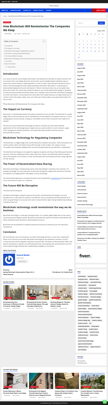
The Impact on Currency (12, 48)
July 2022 (80, 160)
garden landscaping (84, 303)
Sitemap (48, 10)
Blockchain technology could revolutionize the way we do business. (25, 59)
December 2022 (82, 142)
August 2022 (81, 157)
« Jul (78, 57)
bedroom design (83, 282)
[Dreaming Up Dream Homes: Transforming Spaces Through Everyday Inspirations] (38, 292)
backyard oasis (83, 279)
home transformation (85, 314)
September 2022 (82, 153)
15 (99, 44)
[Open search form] (89, 10)
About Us (5, 10)
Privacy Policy (38, 10)
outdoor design (83, 332)
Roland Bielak (8, 33)
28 (95, 51)
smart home (94, 335)
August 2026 (81, 68)
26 (87, 51)
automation (82, 276)
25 (83, 51)
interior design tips (84, 320)
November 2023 (82, 101)
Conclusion (8, 61)
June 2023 (80, 120)
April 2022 (80, 171)
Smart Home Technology (85, 204)
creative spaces (83, 291)
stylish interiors (95, 347)
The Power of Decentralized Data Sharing (17, 53)
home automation (84, 306)
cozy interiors (82, 285)
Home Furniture (82, 193)
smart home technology (85, 341)
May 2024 (80, 79)
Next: (62, 271)
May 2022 (80, 168)
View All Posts (22, 261)
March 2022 (81, 175)
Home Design (7, 22)
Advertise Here (15, 10)
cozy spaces (92, 285)
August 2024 (81, 75)
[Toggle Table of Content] (43, 41)
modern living (82, 329)
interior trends (82, 323)
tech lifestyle (82, 350)
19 (87, 48)
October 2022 (81, 149)
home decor (95, 306)
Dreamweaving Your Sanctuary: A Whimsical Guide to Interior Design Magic (13, 304)
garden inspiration (95, 300)
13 (91, 44)
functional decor (83, 297)
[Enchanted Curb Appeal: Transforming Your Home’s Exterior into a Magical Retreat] (41, 381)
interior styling (97, 320)
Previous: (18, 272)
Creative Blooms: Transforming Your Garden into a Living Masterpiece (92, 393)
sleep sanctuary (83, 335)
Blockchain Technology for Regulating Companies (19, 51)
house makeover (83, 317)
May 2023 (80, 123)
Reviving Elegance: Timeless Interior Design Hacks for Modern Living (60, 304)
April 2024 (80, 83)
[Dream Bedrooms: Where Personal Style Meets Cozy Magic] (15, 381)
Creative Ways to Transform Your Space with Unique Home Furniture (66, 393)
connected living (95, 282)
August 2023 (81, 112)
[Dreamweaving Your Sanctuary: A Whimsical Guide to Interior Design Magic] (14, 292)
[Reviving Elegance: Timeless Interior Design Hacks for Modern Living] (62, 292)
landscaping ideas (83, 326)
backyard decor (92, 276)
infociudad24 (81, 361)
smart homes (82, 338)
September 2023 (82, 109)
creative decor (82, 288)
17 (79, 48)
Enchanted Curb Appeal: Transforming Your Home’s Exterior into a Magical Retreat (40, 393)
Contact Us (27, 10)
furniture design (96, 297)
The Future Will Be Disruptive (14, 56)
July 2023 (80, 116)
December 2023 (82, 98)
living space (95, 326)
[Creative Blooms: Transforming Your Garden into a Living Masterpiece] (93, 381)
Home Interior (81, 197)
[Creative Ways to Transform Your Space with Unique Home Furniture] (67, 381)
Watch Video (101, 10)
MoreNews (56, 403)
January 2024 (81, 94)
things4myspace (82, 363)
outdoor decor (93, 329)
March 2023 (81, 131)
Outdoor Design (82, 201)
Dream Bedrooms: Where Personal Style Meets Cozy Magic (14, 392)
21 (95, 48)
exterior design (83, 294)
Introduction (9, 46)
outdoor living (94, 332)
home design (82, 308)
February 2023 (81, 135)
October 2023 (81, 105)
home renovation (83, 311)
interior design (95, 317)
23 (103, 48)
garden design (82, 300)
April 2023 (80, 127)
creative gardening (95, 288)
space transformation (85, 344)
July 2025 (80, 72)
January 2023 (81, 138)
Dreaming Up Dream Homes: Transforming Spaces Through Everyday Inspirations (37, 304)
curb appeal (93, 291)
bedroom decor (94, 279)
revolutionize (55, 178)
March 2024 (81, 87)
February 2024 (81, 90)
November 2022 (82, 146)
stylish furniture (83, 347)
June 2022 (80, 164)
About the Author (10, 64)
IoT (90, 323)
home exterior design (95, 308)
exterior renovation (96, 294)
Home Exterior (81, 190)
